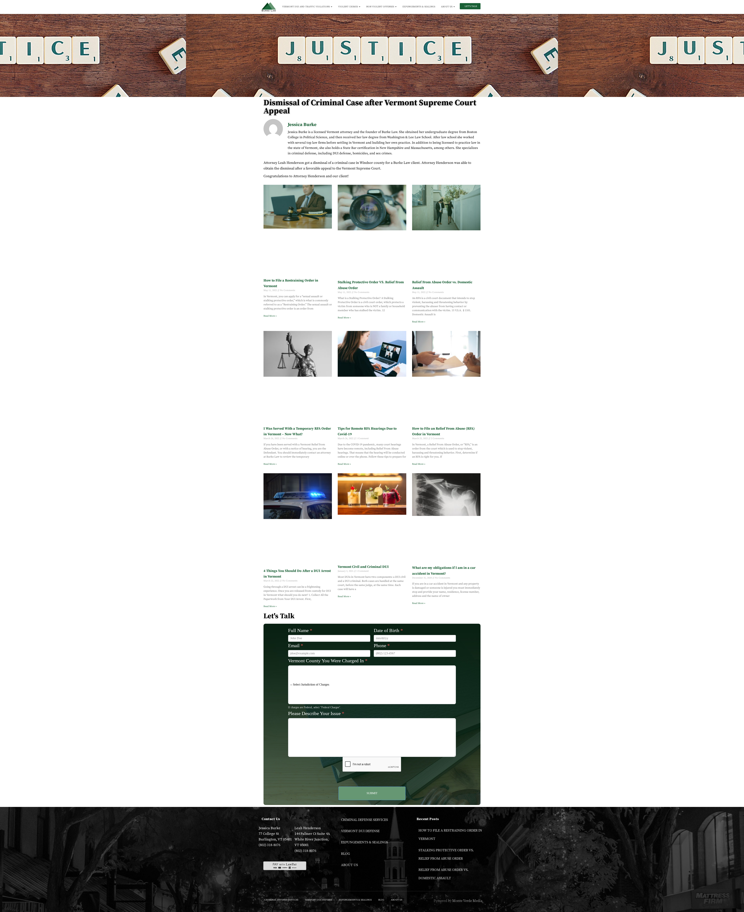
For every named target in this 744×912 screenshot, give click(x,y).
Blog (345, 854)
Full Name (300, 630)
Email (295, 645)
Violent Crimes (348, 6)
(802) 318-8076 (269, 845)
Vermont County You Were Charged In (328, 660)
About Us (447, 6)
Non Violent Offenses (380, 6)
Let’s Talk (470, 6)
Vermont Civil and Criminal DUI (363, 567)
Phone (382, 645)
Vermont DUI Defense (360, 831)
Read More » (270, 315)
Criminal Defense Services (364, 820)
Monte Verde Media (467, 901)
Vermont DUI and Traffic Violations (306, 6)
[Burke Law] (269, 7)
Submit (372, 793)
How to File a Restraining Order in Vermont (450, 834)
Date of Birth (388, 630)
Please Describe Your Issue (316, 713)
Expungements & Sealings (418, 6)
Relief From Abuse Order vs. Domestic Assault (443, 874)
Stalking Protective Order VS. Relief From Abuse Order (446, 854)
